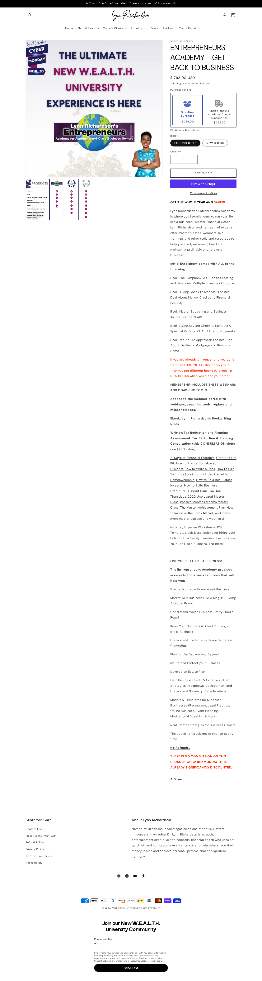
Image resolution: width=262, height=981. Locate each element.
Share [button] (178, 779)
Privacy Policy (35, 849)
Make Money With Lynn (41, 835)
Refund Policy (35, 842)
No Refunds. (180, 748)
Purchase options (180, 89)
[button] (30, 15)
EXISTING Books (185, 143)
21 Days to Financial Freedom (192, 458)
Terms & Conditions (39, 856)
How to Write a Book (200, 469)
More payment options (203, 193)
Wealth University (121, 908)
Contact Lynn (34, 828)
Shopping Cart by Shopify (145, 908)
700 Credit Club (194, 491)
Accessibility (34, 862)
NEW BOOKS (215, 143)
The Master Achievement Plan (202, 507)
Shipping (175, 83)
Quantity (175, 151)
